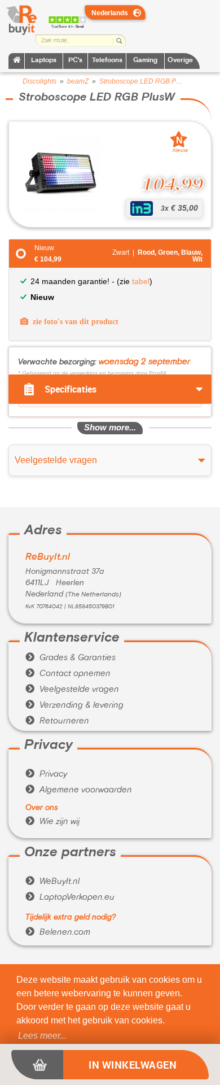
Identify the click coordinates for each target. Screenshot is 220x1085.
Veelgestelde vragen (72, 690)
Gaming (145, 61)
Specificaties (70, 389)
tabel (140, 281)
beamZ (78, 81)
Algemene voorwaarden (78, 790)
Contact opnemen (68, 674)
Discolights (39, 81)
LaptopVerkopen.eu (70, 897)
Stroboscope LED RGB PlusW (141, 81)
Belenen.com (57, 932)
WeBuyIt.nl (52, 882)
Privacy (46, 774)
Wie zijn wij (52, 822)
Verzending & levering (74, 705)
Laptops (43, 61)
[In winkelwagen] (37, 1064)
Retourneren (57, 721)
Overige (180, 61)
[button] (42, 1035)
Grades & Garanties (70, 658)
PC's (75, 61)
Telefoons (107, 61)
